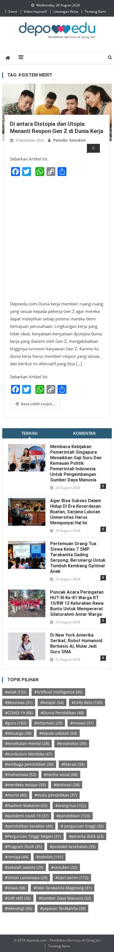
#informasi (48, 723)
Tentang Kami (95, 11)
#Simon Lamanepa (26, 877)
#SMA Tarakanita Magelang (62, 887)
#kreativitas (71, 743)
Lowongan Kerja (65, 11)
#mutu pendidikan (56, 795)
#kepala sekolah (58, 733)
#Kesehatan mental (27, 743)
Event (13, 11)
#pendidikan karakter (29, 826)
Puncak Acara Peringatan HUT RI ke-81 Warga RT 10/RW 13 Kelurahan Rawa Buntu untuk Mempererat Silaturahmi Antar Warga (76, 603)
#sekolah (49, 856)
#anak (15, 692)
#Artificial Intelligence (58, 692)
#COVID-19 (19, 712)
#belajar (52, 702)
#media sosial (60, 774)
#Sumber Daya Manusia (65, 898)
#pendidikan (73, 815)
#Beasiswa (18, 702)
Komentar (84, 433)
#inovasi (82, 723)
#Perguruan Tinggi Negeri (33, 836)
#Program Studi (23, 846)
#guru (15, 723)
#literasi (72, 764)
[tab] (29, 433)
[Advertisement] (57, 239)
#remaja (16, 856)
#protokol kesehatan (72, 846)
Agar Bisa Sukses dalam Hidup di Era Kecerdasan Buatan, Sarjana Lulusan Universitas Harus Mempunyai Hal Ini (75, 511)
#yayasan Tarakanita (63, 908)
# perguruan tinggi (82, 826)
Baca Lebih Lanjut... (38, 403)
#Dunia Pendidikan (62, 712)
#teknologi (18, 908)
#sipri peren (71, 877)
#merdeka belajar (25, 784)
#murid (16, 795)
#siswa (15, 887)
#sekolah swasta (24, 867)
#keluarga (18, 733)
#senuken (64, 867)
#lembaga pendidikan (29, 764)
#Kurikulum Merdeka (28, 754)
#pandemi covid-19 (26, 815)
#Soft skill (18, 898)
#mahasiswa (20, 774)
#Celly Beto (87, 702)
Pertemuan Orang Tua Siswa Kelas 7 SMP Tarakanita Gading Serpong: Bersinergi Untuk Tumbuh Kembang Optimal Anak (77, 557)
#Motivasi (66, 784)
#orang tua (70, 805)
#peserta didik (86, 836)
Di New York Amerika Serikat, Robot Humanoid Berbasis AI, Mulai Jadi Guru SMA (76, 643)
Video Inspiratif (35, 11)
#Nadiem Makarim (26, 805)
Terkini (30, 433)
